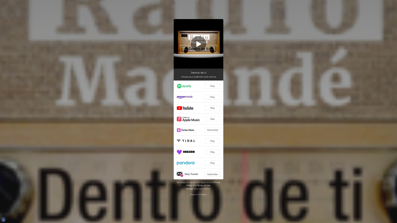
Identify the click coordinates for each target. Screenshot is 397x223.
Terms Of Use (203, 185)
